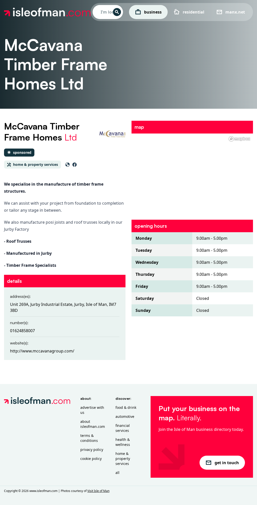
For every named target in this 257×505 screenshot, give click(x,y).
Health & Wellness (122, 442)
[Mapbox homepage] (239, 139)
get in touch (227, 462)
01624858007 (22, 330)
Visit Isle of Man (98, 491)
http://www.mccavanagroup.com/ (42, 351)
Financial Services (122, 428)
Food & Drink (125, 407)
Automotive (124, 416)
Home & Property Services (122, 458)
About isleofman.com (92, 424)
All (117, 472)
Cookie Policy (91, 458)
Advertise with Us (92, 410)
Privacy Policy (91, 449)
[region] (192, 174)
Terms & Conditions (89, 438)
